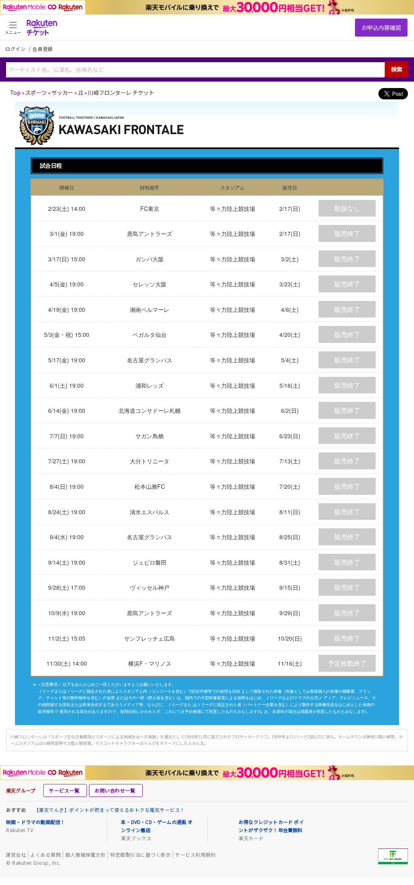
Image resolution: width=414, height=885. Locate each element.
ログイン (16, 48)
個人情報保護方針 (85, 854)
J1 (80, 92)
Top (15, 92)
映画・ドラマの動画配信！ (35, 821)
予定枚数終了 (347, 663)
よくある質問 (45, 854)
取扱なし (347, 208)
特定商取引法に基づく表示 (140, 854)
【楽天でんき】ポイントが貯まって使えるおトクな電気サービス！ (109, 809)
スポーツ (36, 92)
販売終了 (347, 233)
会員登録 (42, 49)
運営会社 (16, 854)
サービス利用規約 (195, 854)
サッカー (62, 92)
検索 (396, 69)
